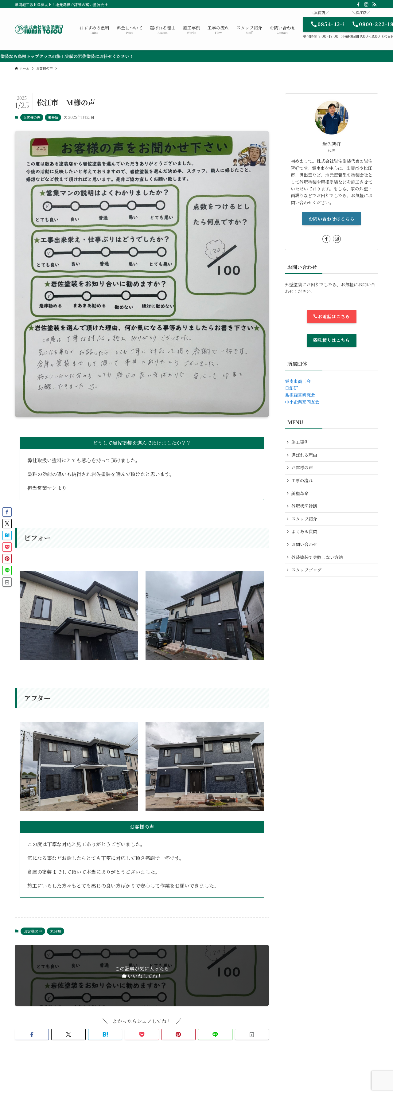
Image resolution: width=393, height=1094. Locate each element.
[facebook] (358, 4)
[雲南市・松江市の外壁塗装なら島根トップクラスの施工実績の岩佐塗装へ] (39, 29)
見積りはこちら (334, 340)
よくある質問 (304, 531)
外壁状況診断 (304, 506)
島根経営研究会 (300, 395)
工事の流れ (302, 480)
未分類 (53, 117)
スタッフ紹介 (304, 519)
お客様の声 (31, 117)
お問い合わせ (304, 544)
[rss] (374, 4)
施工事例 (300, 442)
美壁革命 (300, 493)
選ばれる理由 (304, 455)
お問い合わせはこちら (332, 219)
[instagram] (366, 4)
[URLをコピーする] (252, 1034)
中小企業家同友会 (302, 402)
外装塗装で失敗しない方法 (317, 557)
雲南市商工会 (298, 381)
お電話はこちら (334, 316)
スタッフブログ (306, 570)
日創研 (291, 388)
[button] (32, 1034)
